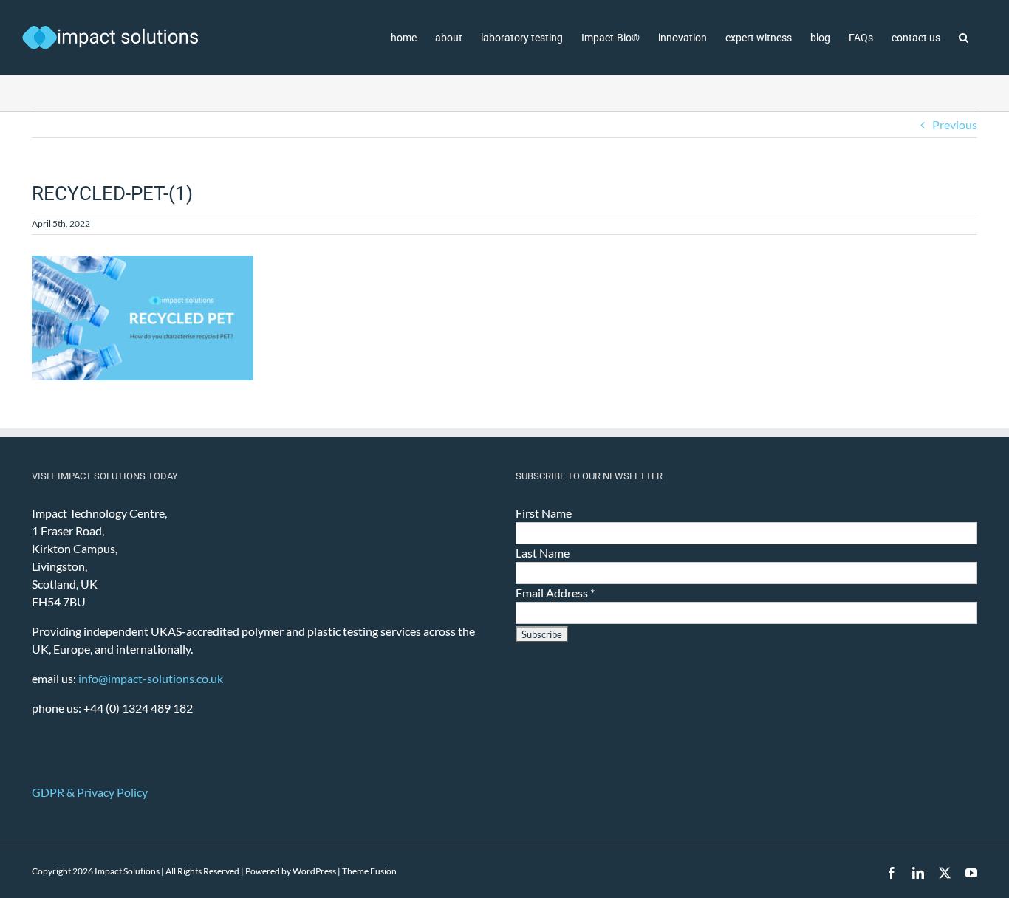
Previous (954, 124)
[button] (963, 37)
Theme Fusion (369, 871)
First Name (544, 513)
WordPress (314, 871)
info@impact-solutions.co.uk (150, 678)
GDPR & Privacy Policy (90, 792)
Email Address (555, 593)
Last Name (543, 553)
